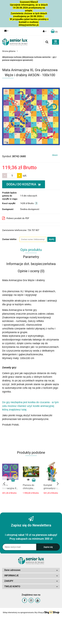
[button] (54, 31)
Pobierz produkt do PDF (17, 218)
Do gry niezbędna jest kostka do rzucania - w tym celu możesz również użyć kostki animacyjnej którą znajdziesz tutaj (30, 406)
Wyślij (51, 239)
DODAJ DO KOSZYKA (21, 184)
